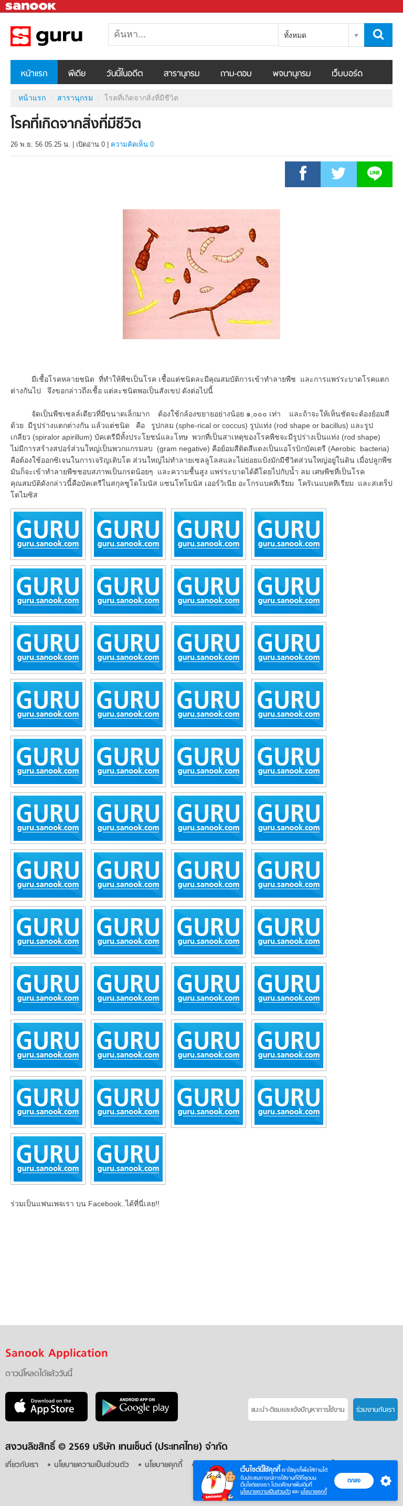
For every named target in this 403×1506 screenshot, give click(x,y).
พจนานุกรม (292, 74)
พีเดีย (77, 74)
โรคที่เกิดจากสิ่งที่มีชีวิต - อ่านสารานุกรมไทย (65, 36)
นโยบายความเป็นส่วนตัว (265, 1491)
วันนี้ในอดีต (125, 74)
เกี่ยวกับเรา (21, 1465)
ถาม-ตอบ (236, 74)
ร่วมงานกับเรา (375, 1410)
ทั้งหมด (295, 35)
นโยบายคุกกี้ (314, 1491)
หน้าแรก (34, 74)
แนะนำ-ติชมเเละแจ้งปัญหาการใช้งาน (298, 1410)
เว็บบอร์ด (347, 74)
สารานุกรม (181, 74)
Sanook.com (31, 6)
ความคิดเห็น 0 (132, 144)
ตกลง (353, 1480)
